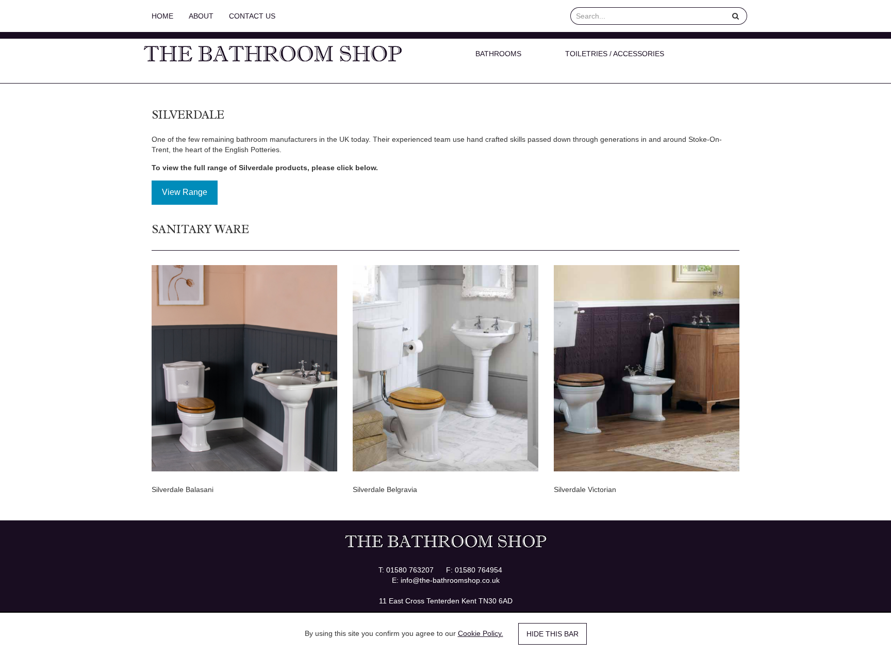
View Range (184, 192)
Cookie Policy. (480, 633)
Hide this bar (552, 634)
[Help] (735, 16)
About (201, 16)
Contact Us (252, 16)
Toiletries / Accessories (614, 54)
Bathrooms (498, 54)
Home (162, 16)
